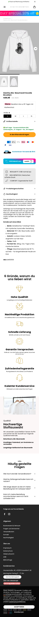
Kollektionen (7, 18)
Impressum (7, 548)
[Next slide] (35, 48)
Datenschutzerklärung (17, 602)
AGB (4, 557)
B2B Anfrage (7, 560)
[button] (4, 7)
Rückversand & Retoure (11, 526)
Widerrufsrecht (8, 554)
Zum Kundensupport (12, 577)
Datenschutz (8, 551)
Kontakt (6, 535)
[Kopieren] (31, 161)
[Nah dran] (35, 1)
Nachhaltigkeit (8, 538)
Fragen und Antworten (11, 529)
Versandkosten (8, 532)
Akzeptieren (19, 607)
